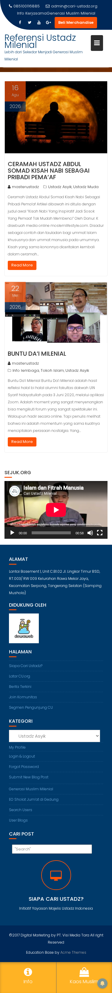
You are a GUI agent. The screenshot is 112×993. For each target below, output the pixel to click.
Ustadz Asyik (60, 187)
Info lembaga (26, 370)
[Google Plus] (48, 22)
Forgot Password (24, 766)
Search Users (20, 809)
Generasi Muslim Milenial (71, 13)
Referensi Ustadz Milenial (40, 41)
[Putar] (12, 533)
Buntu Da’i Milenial (37, 353)
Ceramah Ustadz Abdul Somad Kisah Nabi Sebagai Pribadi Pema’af (49, 170)
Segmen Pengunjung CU (31, 707)
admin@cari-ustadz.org (74, 6)
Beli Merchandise (75, 22)
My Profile (17, 747)
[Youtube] (39, 22)
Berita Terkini (20, 686)
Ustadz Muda (86, 187)
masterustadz (25, 187)
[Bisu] (90, 533)
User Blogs (18, 820)
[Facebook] (20, 22)
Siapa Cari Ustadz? (25, 665)
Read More (22, 265)
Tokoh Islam (52, 370)
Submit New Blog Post (28, 777)
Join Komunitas (23, 697)
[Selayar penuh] (100, 533)
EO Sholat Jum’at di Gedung (34, 799)
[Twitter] (29, 22)
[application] (56, 510)
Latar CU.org (19, 676)
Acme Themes (73, 952)
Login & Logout (22, 756)
